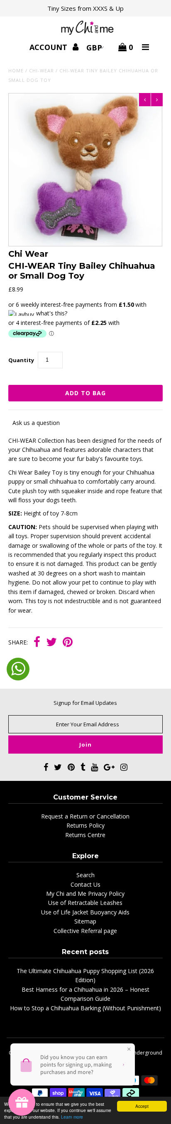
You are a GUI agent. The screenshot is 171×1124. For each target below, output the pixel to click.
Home (16, 70)
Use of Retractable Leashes (85, 903)
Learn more (72, 1117)
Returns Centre (85, 835)
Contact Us (85, 884)
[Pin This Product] (68, 642)
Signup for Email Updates (85, 702)
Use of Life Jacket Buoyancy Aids (85, 912)
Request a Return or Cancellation (85, 816)
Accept (142, 1106)
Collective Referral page (85, 931)
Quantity (21, 360)
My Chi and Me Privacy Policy (85, 893)
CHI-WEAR (41, 70)
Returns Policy (85, 825)
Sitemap (85, 921)
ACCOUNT (49, 47)
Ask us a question (36, 423)
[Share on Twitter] (51, 642)
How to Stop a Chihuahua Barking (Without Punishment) (85, 1008)
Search (85, 875)
